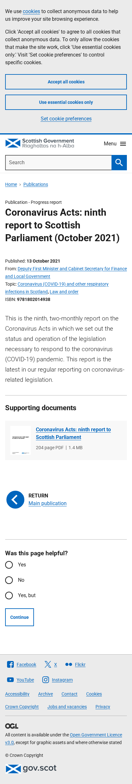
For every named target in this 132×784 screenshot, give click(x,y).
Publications (35, 184)
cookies (31, 11)
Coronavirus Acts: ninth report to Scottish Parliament (73, 433)
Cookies (94, 693)
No (21, 580)
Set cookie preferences (66, 119)
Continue (19, 617)
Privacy (102, 706)
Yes (22, 565)
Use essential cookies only (66, 102)
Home (11, 184)
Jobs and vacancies (67, 706)
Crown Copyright (22, 706)
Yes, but (27, 595)
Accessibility (17, 693)
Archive (45, 693)
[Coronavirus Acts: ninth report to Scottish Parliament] (20, 440)
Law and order (64, 291)
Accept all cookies (66, 81)
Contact (70, 693)
